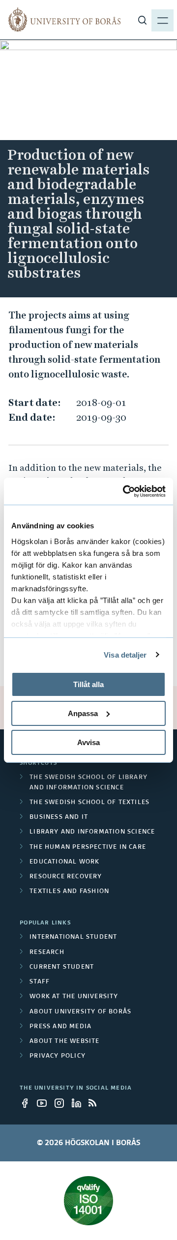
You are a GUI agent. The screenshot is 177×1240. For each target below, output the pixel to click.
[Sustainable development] (88, 1200)
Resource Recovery (66, 876)
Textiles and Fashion (69, 891)
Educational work (64, 862)
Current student (62, 967)
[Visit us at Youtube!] (45, 1103)
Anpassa (83, 713)
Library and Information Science (92, 832)
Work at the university (74, 996)
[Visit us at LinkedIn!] (79, 1103)
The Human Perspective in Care (88, 847)
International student (73, 937)
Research (47, 952)
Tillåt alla (88, 684)
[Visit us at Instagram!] (62, 1103)
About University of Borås (80, 1012)
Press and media (60, 1026)
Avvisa (88, 742)
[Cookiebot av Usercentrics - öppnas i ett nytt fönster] (125, 491)
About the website (64, 1041)
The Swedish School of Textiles (89, 802)
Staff (40, 982)
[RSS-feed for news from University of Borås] (96, 1103)
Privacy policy (58, 1056)
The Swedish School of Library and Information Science (89, 782)
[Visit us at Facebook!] (27, 1103)
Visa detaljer (125, 654)
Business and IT (59, 817)
